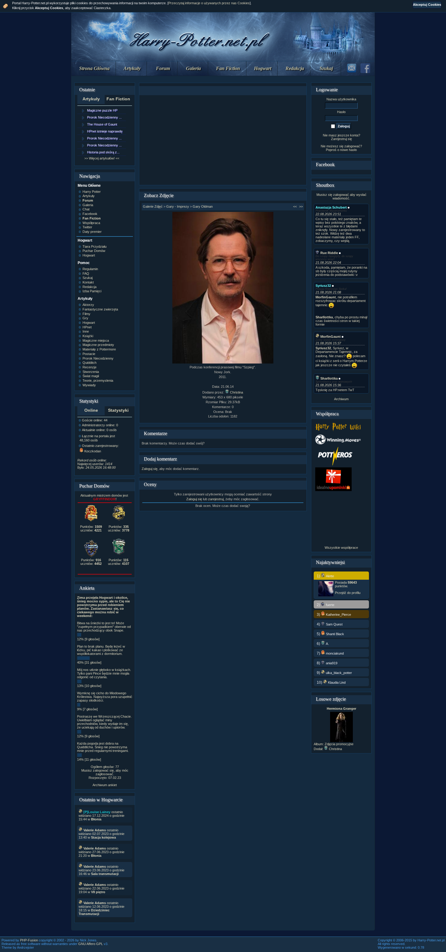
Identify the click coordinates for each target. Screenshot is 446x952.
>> (301, 206)
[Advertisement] (223, 140)
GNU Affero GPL (90, 944)
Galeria (193, 68)
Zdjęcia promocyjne (339, 744)
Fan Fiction (228, 68)
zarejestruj (216, 499)
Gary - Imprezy (177, 206)
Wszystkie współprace (341, 547)
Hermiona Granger (341, 708)
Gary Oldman (203, 206)
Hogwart (262, 68)
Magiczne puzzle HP (102, 110)
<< (295, 206)
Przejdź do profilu (347, 593)
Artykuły (131, 68)
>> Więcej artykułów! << (101, 158)
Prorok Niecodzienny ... (104, 117)
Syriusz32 (323, 285)
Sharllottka (329, 378)
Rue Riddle (329, 253)
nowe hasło (348, 150)
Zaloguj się (149, 469)
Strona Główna (94, 68)
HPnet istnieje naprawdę (105, 131)
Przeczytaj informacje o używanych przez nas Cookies (209, 3)
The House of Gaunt (102, 124)
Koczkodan (92, 451)
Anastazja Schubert (331, 207)
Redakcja (295, 68)
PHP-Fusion (29, 940)
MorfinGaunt (330, 336)
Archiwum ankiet (105, 785)
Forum (163, 68)
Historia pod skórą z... (103, 152)
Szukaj (326, 68)
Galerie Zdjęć (153, 206)
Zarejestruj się (341, 139)
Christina (236, 392)
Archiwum (341, 399)
